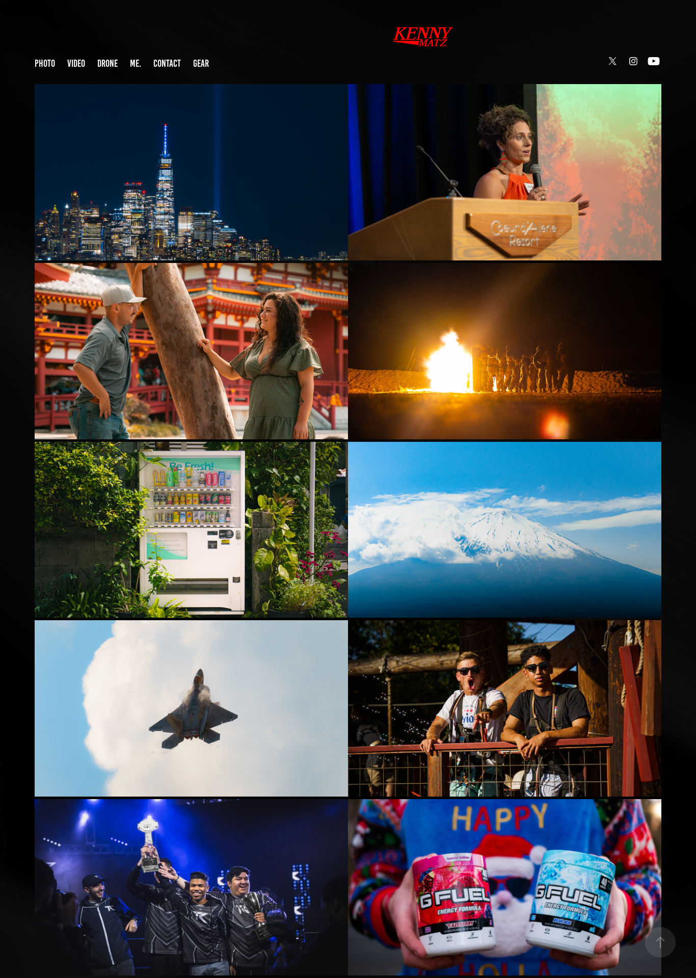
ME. (135, 63)
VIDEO (76, 63)
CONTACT (167, 63)
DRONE (107, 63)
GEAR (201, 63)
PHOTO (45, 63)
